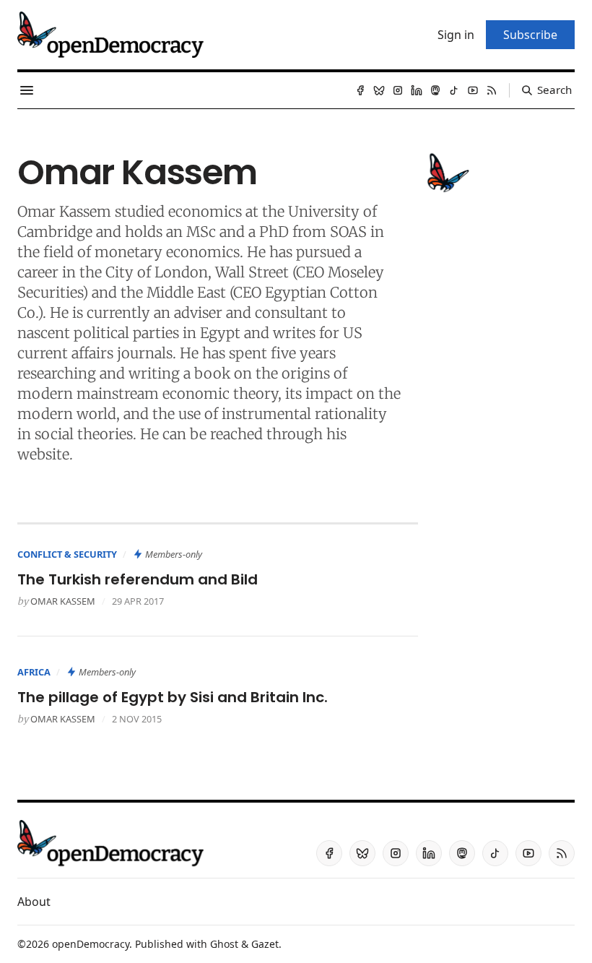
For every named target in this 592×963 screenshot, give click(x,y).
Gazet (265, 944)
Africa (34, 671)
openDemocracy (90, 944)
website (43, 454)
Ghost (224, 944)
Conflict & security (67, 554)
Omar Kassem (62, 601)
